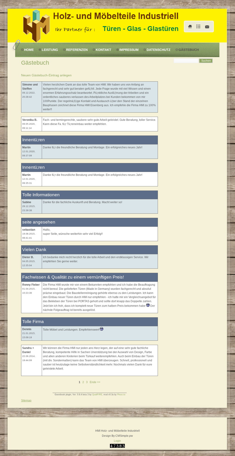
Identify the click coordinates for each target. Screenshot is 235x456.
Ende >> (95, 382)
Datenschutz (159, 50)
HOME (29, 50)
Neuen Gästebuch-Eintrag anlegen (46, 75)
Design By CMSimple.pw (117, 435)
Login (117, 440)
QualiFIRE (97, 394)
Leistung (50, 50)
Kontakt (103, 50)
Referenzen (77, 50)
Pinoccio (121, 394)
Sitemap (26, 400)
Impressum (129, 50)
